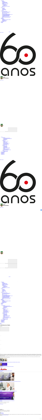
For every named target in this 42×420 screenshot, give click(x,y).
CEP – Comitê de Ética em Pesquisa (5, 12)
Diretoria (3, 282)
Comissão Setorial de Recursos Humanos (6, 6)
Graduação (3, 8)
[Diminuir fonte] (13, 27)
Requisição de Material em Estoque (6, 147)
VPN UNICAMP (2, 153)
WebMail (4, 141)
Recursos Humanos (5, 5)
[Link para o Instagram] (13, 408)
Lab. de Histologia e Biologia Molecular (6, 296)
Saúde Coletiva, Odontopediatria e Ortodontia (6, 19)
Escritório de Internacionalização (5, 284)
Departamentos (2, 18)
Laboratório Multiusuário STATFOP (5, 297)
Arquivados (1, 323)
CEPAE (3, 10)
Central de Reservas (5, 146)
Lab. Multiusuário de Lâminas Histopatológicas (6, 16)
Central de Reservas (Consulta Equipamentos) (7, 138)
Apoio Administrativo (4, 4)
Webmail (2, 303)
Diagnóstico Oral (3, 301)
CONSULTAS (3, 137)
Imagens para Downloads (5, 318)
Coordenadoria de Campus (4, 283)
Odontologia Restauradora (4, 20)
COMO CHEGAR (3, 154)
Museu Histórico (3, 1)
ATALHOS (3, 140)
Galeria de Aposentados (5, 151)
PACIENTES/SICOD (3, 319)
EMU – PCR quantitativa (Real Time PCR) (6, 17)
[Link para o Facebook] (4, 408)
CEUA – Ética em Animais (4, 13)
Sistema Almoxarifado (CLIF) (6, 144)
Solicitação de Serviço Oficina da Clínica (7, 317)
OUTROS (3, 150)
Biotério (3, 298)
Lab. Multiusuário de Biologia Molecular (6, 15)
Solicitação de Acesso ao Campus (6, 148)
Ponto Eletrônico (2, 21)
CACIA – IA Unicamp (5, 142)
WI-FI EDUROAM (3, 320)
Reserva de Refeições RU (5, 143)
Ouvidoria (2, 22)
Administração (2, 0)
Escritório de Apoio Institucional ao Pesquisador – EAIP (7, 14)
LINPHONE (2, 321)
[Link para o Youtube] (21, 408)
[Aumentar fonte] (4, 27)
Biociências (3, 300)
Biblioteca (2, 299)
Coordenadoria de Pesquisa (4, 11)
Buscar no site (6, 131)
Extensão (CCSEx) (4, 9)
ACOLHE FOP (2, 152)
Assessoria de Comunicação (4, 2)
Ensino (1, 7)
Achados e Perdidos (5, 145)
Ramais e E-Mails (5, 139)
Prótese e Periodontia (4, 302)
